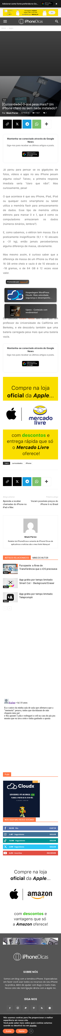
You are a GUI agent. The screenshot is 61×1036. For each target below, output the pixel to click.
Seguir (53, 834)
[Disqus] (30, 655)
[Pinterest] (34, 1008)
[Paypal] (26, 1008)
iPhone (28, 463)
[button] (5, 21)
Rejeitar (22, 1031)
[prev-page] (5, 608)
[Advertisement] (30, 54)
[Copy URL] (7, 124)
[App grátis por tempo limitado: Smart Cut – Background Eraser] (10, 583)
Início (3, 28)
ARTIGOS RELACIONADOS (17, 558)
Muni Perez (12, 113)
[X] (17, 124)
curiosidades (17, 463)
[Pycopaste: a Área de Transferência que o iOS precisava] (10, 569)
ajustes (33, 1025)
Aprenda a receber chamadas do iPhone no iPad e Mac (15, 504)
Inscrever (51, 853)
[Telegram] (27, 124)
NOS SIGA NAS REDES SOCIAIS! (19, 820)
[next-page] (9, 608)
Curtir (52, 828)
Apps (11, 28)
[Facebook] (10, 1008)
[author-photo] (30, 532)
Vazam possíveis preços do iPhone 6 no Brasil (44, 503)
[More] (46, 124)
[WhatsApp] (36, 124)
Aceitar (9, 1031)
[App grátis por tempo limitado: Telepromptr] (10, 597)
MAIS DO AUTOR (40, 558)
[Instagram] (18, 1008)
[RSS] (42, 1008)
